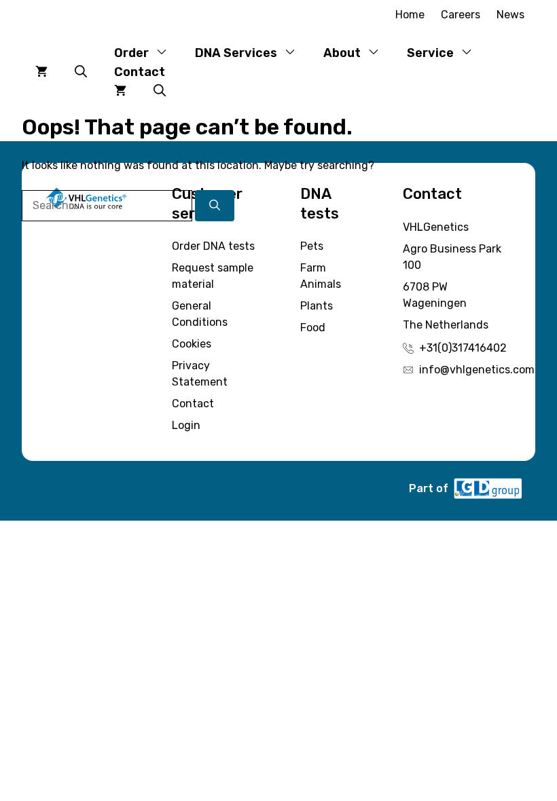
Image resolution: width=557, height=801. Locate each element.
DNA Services (236, 52)
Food (312, 327)
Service (430, 52)
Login (186, 425)
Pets (311, 246)
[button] (81, 71)
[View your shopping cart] (41, 71)
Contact (139, 71)
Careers (460, 14)
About (342, 52)
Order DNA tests (213, 246)
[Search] (214, 205)
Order (131, 52)
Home (410, 14)
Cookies (191, 343)
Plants (316, 305)
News (510, 14)
